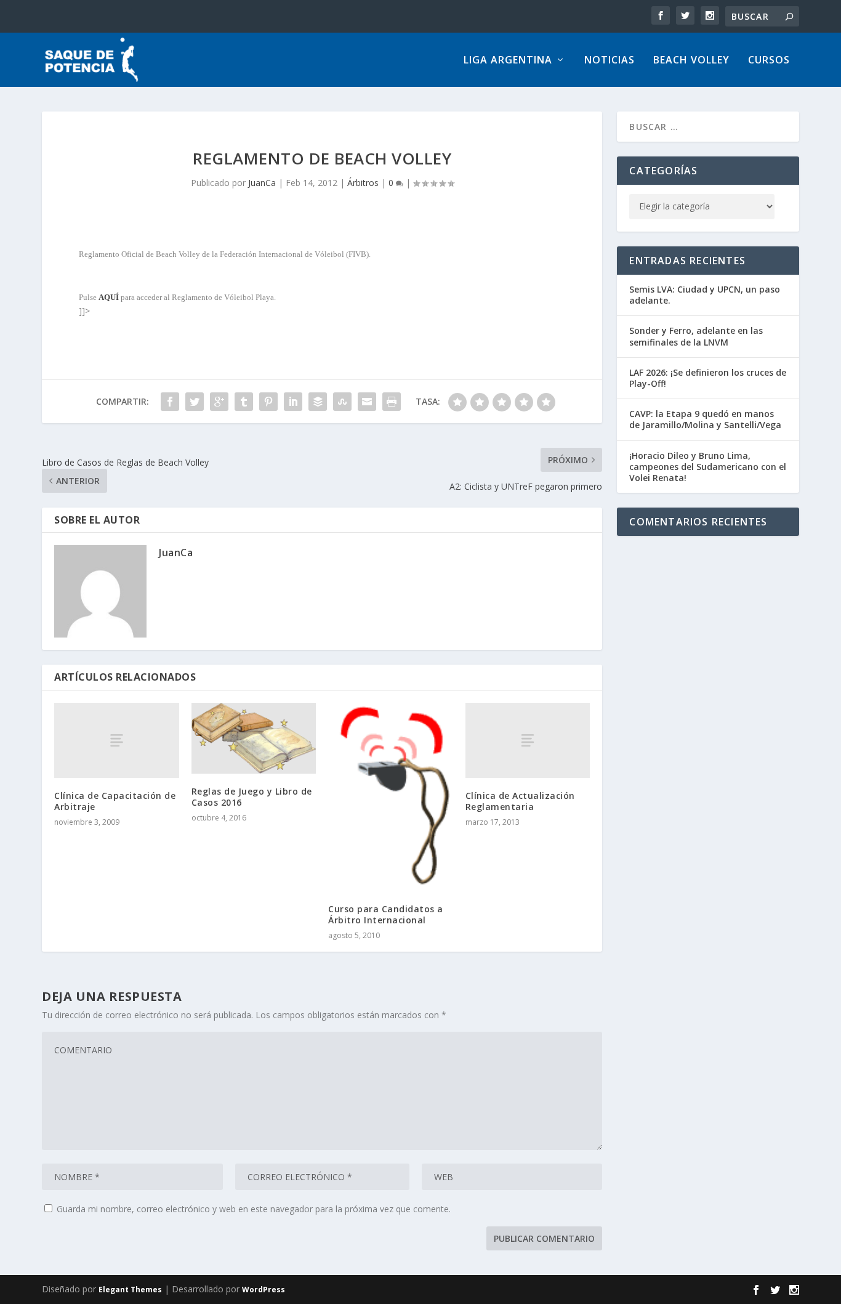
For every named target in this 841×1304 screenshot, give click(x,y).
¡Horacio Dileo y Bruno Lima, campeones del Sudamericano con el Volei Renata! (707, 467)
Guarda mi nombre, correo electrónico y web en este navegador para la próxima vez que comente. (254, 1209)
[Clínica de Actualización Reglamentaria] (527, 740)
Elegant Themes (130, 1289)
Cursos (769, 61)
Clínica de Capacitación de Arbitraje (114, 801)
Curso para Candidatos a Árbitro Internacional (385, 914)
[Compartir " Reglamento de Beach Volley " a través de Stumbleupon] (342, 401)
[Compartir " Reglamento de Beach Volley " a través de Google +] (219, 401)
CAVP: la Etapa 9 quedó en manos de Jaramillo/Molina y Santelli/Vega (705, 419)
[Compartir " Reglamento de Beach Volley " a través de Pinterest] (268, 401)
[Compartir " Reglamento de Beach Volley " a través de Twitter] (194, 401)
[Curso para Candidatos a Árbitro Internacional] (390, 797)
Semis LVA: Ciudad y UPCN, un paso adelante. (704, 294)
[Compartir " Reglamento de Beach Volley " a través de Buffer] (317, 401)
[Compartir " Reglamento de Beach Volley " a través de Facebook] (170, 401)
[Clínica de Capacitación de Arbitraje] (116, 740)
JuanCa (262, 182)
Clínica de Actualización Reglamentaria (520, 801)
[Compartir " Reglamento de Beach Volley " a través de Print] (391, 401)
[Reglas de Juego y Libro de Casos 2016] (253, 738)
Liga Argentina (508, 61)
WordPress (263, 1289)
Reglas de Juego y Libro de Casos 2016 (251, 796)
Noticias (609, 61)
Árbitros (363, 182)
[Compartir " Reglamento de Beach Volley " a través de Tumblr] (243, 401)
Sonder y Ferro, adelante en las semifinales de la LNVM (696, 336)
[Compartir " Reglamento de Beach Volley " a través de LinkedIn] (293, 401)
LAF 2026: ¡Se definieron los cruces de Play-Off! (707, 377)
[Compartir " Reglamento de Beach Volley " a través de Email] (367, 401)
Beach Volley (691, 61)
